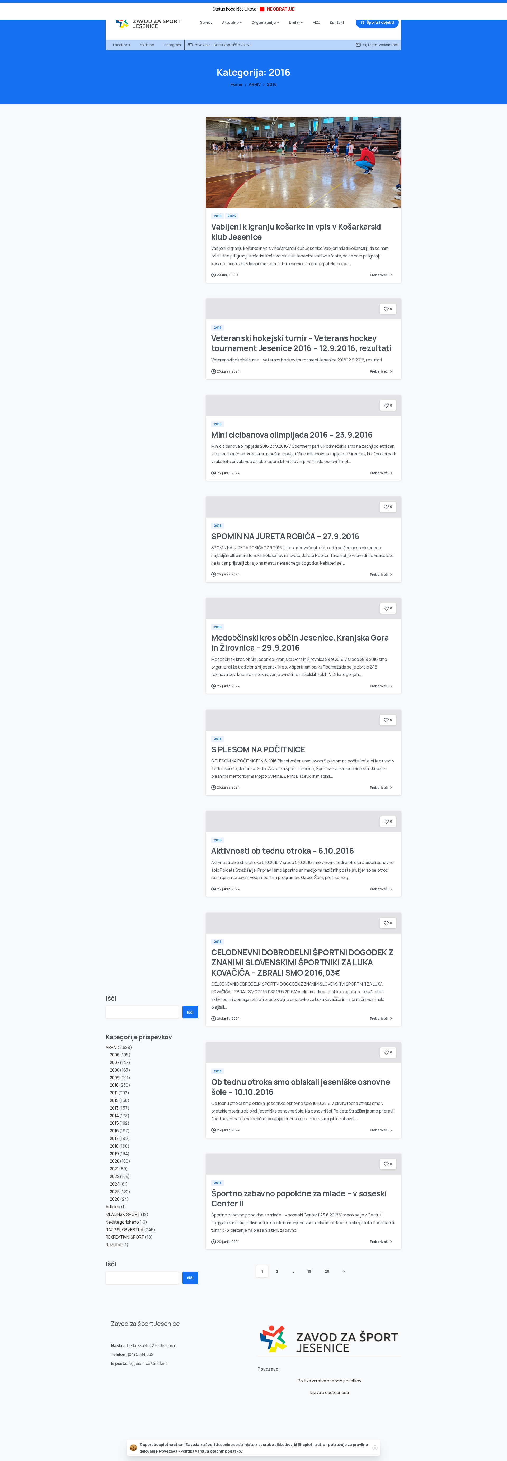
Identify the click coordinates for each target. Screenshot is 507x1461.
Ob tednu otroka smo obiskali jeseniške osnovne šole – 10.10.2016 (300, 1086)
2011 (114, 1093)
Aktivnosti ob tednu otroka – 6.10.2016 (282, 850)
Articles (113, 1207)
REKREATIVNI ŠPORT (125, 1237)
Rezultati (114, 1245)
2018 (114, 1146)
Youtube (147, 44)
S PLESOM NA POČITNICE (258, 749)
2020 (114, 1161)
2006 (114, 1055)
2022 (114, 1176)
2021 (114, 1169)
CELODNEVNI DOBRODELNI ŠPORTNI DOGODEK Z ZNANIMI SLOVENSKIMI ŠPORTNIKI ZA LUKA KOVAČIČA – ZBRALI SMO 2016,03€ (302, 962)
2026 (114, 1199)
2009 (114, 1078)
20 (327, 1271)
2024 (114, 1184)
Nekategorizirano (122, 1222)
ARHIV (255, 84)
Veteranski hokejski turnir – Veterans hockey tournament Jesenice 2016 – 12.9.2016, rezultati (301, 343)
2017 (114, 1138)
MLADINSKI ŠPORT (123, 1214)
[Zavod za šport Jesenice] (329, 1335)
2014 (114, 1116)
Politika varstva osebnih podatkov (329, 1381)
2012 (114, 1100)
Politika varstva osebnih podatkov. (211, 1451)
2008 (114, 1070)
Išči (111, 998)
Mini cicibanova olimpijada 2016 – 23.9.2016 (292, 434)
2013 (114, 1108)
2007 (114, 1062)
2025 (114, 1192)
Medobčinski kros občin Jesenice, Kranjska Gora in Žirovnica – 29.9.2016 (300, 642)
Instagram (172, 44)
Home (236, 84)
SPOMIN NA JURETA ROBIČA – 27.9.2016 (285, 536)
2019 (114, 1154)
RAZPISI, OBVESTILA (124, 1230)
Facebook (121, 44)
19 (309, 1271)
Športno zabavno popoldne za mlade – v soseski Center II (299, 1198)
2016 (271, 84)
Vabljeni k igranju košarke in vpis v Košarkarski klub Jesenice (296, 231)
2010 (114, 1085)
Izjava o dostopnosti (329, 1392)
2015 (114, 1123)
